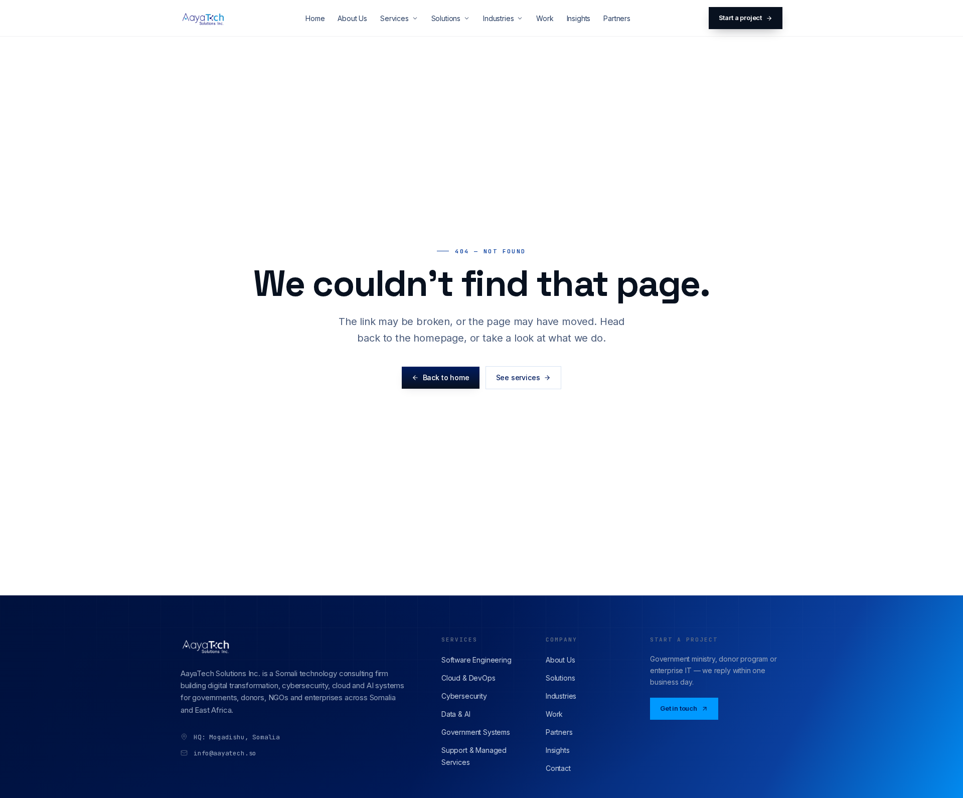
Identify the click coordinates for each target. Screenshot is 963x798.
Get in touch (678, 708)
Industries (498, 18)
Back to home (446, 377)
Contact (558, 768)
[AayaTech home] (204, 18)
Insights (579, 18)
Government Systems (475, 732)
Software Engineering (476, 660)
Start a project (740, 18)
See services (518, 377)
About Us (352, 18)
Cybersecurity (464, 696)
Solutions (445, 18)
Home (315, 18)
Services (394, 18)
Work (544, 18)
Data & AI (455, 714)
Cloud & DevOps (468, 678)
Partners (616, 18)
